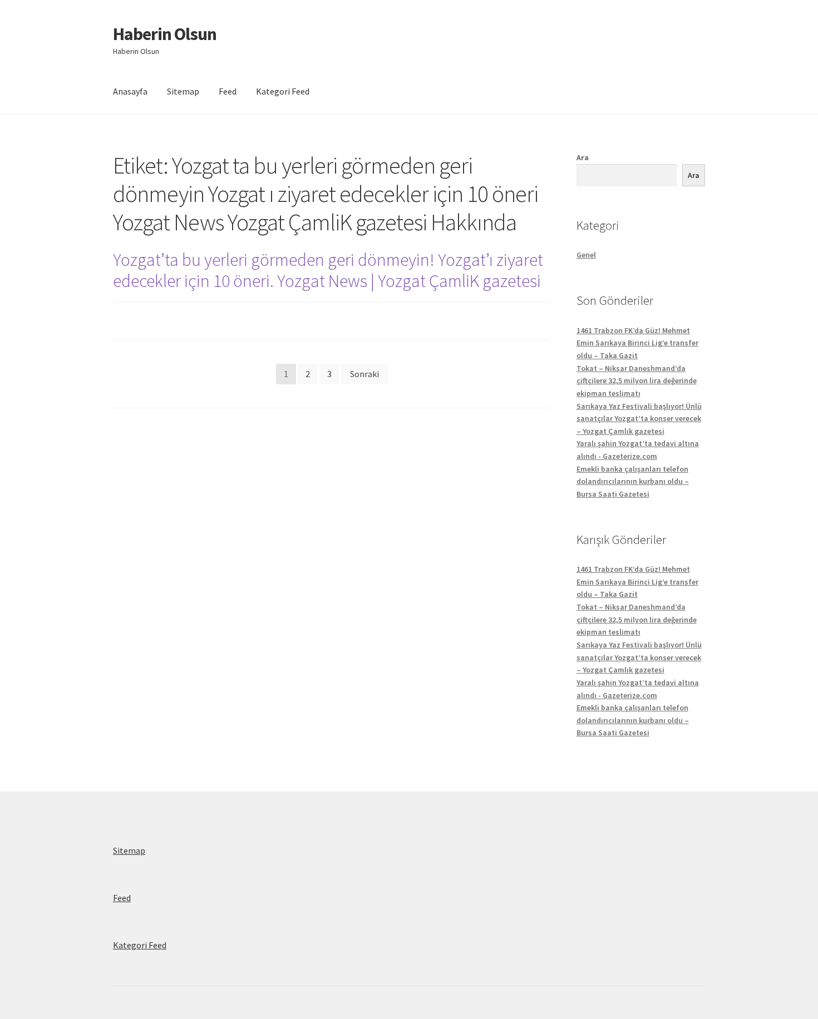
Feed (227, 91)
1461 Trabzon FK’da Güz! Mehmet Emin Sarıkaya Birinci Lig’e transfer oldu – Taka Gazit (637, 342)
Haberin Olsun (164, 34)
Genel (586, 255)
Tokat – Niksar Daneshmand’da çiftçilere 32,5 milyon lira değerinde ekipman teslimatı (636, 380)
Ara (582, 157)
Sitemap (183, 91)
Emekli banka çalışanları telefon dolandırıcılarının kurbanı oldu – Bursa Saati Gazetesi (632, 481)
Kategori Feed (282, 91)
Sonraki (364, 373)
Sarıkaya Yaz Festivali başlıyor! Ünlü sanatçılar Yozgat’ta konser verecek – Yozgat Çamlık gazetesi (639, 418)
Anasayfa (130, 91)
